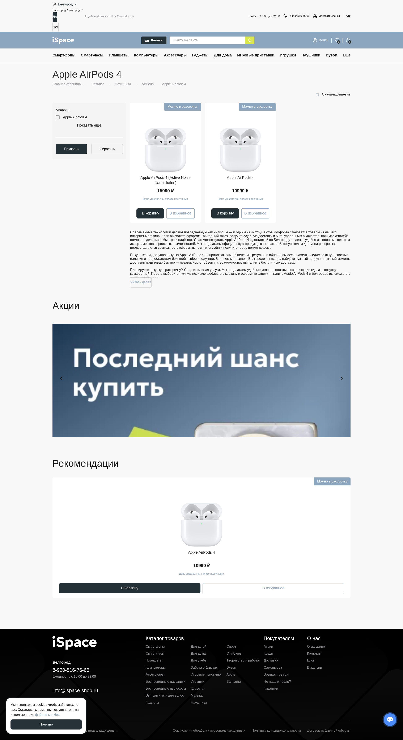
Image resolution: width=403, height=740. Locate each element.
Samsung (233, 681)
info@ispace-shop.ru (75, 690)
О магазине (316, 646)
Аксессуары (175, 55)
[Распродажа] (201, 378)
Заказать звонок (329, 15)
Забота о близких (204, 667)
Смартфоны (63, 55)
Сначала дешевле (336, 94)
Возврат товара (276, 674)
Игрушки (288, 55)
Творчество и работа (242, 660)
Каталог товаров (165, 638)
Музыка (197, 695)
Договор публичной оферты (329, 730)
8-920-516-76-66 (299, 15)
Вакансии (314, 667)
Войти (323, 40)
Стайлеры (234, 653)
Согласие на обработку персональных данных (209, 730)
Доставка (271, 660)
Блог (310, 660)
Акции (268, 646)
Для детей (199, 646)
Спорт (231, 646)
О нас (314, 638)
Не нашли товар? (277, 681)
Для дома (223, 55)
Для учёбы (199, 660)
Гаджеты (200, 55)
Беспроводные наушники (165, 681)
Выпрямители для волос (165, 695)
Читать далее (140, 282)
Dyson (331, 55)
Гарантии (271, 688)
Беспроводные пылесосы (166, 688)
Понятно (46, 724)
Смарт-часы (92, 55)
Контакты (314, 653)
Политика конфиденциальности (276, 730)
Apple (230, 674)
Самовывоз (273, 667)
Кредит (269, 653)
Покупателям (279, 638)
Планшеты (118, 55)
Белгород (65, 4)
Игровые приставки (255, 55)
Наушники (310, 55)
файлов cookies (47, 714)
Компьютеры (146, 55)
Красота (197, 688)
